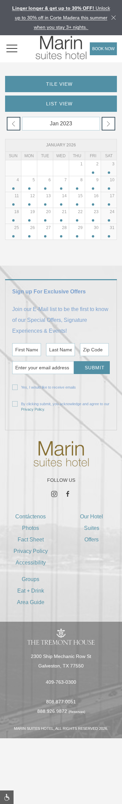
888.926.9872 (52, 711)
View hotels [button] (57, 787)
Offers (91, 539)
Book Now (103, 48)
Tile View (59, 84)
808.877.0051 (61, 701)
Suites (91, 528)
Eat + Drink (30, 591)
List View (59, 103)
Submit (95, 367)
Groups (30, 579)
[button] (12, 48)
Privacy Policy (32, 409)
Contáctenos (30, 516)
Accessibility (31, 562)
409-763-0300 (61, 682)
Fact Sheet (31, 539)
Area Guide (30, 602)
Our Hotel (91, 516)
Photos (30, 528)
